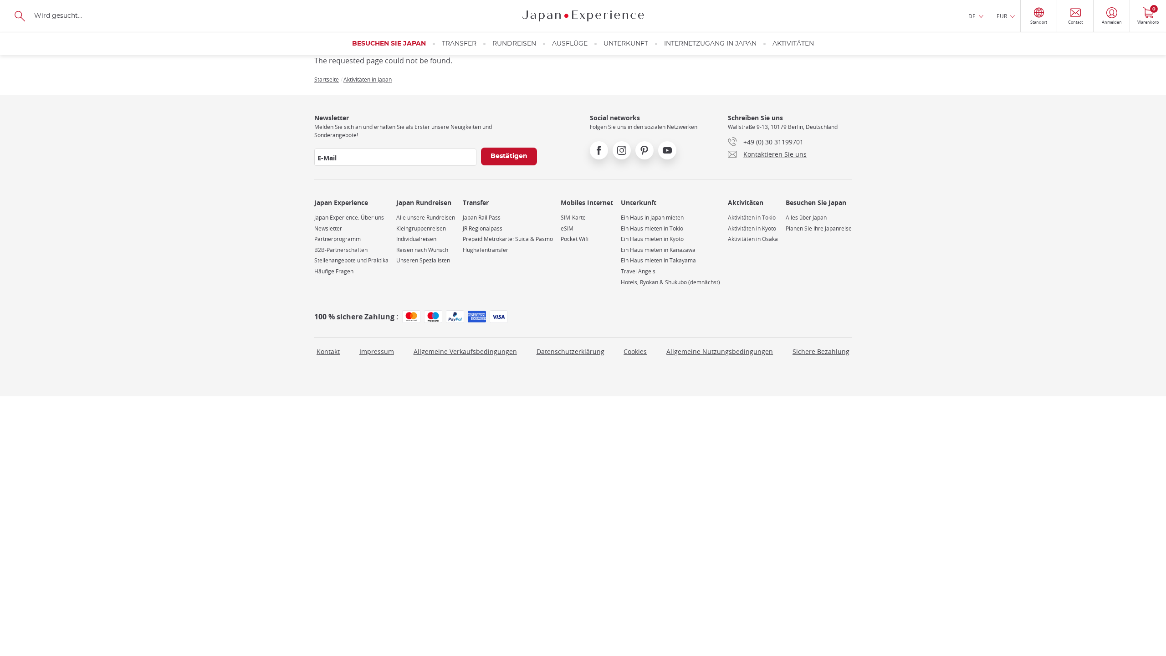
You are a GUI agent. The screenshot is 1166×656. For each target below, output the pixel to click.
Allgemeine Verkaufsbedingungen (465, 351)
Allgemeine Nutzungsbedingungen (719, 351)
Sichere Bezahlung (821, 351)
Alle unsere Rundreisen (425, 217)
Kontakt (328, 351)
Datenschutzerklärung (570, 351)
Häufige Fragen (333, 271)
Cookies (635, 351)
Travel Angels (638, 271)
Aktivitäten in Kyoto (752, 228)
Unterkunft (625, 44)
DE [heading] (972, 16)
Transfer (459, 44)
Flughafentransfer (485, 249)
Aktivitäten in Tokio (752, 217)
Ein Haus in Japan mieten (652, 217)
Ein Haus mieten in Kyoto (652, 239)
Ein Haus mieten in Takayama (658, 260)
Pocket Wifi (574, 239)
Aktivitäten (793, 44)
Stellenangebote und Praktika (351, 260)
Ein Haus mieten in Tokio (652, 228)
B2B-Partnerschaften (341, 249)
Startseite (326, 79)
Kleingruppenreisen (421, 228)
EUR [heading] (1002, 16)
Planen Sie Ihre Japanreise (819, 228)
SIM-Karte (573, 217)
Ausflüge (570, 44)
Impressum (376, 351)
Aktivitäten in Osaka (753, 239)
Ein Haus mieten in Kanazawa (658, 249)
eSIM (567, 228)
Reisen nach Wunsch (422, 249)
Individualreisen (416, 239)
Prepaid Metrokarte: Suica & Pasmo (508, 239)
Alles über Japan (806, 217)
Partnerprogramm (337, 239)
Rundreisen (514, 44)
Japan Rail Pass (482, 217)
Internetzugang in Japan (710, 44)
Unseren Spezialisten (423, 260)
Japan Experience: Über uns (349, 217)
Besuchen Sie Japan (389, 44)
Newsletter (328, 228)
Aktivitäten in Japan (367, 79)
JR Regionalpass (482, 228)
